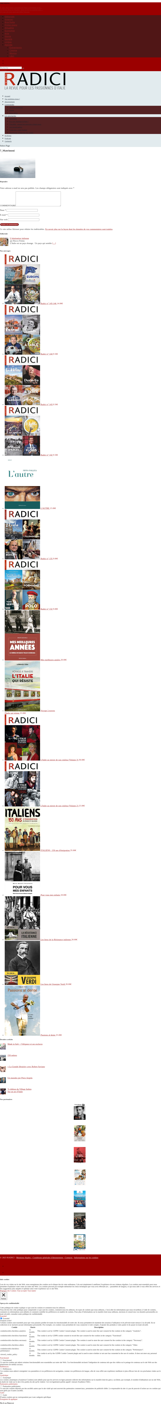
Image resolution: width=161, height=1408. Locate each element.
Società (8, 39)
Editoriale (9, 16)
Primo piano (11, 25)
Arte (7, 33)
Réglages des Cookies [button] (8, 1291)
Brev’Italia (10, 22)
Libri (11, 56)
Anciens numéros (16, 107)
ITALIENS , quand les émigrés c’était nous (25, 124)
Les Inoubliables (15, 127)
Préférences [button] (4, 1367)
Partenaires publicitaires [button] (9, 1384)
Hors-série (13, 113)
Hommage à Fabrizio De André (21, 133)
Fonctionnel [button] (4, 1358)
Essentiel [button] (3, 1316)
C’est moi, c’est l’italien (18, 130)
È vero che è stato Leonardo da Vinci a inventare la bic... (21, 8)
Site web (3, 219)
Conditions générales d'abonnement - (49, 1257)
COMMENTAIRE (8, 205)
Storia (8, 36)
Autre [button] (2, 1393)
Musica (13, 53)
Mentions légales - (24, 1257)
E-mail (3, 215)
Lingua (8, 42)
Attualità (9, 27)
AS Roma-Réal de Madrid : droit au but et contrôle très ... (21, 10)
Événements (15, 47)
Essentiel (6, 1318)
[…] (54, 243)
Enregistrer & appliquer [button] (8, 1399)
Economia (10, 30)
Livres (11, 110)
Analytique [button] (4, 1375)
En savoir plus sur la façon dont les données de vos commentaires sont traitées (78, 229)
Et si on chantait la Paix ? (19, 122)
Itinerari (9, 19)
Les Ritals (13, 119)
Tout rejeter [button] (31, 1291)
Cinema (13, 50)
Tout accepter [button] (22, 1291)
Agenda (8, 44)
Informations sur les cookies (86, 1257)
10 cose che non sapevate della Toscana (14, 12)
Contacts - (69, 1257)
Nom (3, 210)
